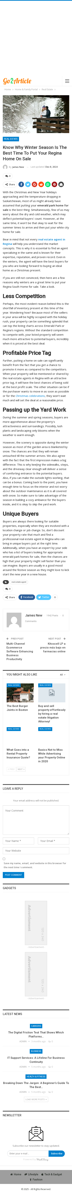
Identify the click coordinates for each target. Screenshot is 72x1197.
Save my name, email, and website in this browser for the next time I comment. (35, 865)
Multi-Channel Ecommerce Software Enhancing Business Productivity (19, 651)
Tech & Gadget (53, 1174)
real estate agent (18, 582)
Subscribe (56, 1153)
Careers (36, 1026)
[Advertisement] (36, 38)
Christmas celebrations (30, 396)
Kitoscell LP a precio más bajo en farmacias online (53, 647)
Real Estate (11, 139)
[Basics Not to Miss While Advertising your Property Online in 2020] (51, 736)
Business (36, 1051)
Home (17, 1174)
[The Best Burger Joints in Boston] (20, 692)
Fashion (37, 1179)
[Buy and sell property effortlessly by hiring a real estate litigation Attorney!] (51, 692)
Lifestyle (33, 1174)
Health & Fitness (36, 1076)
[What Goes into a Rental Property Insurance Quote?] (20, 736)
